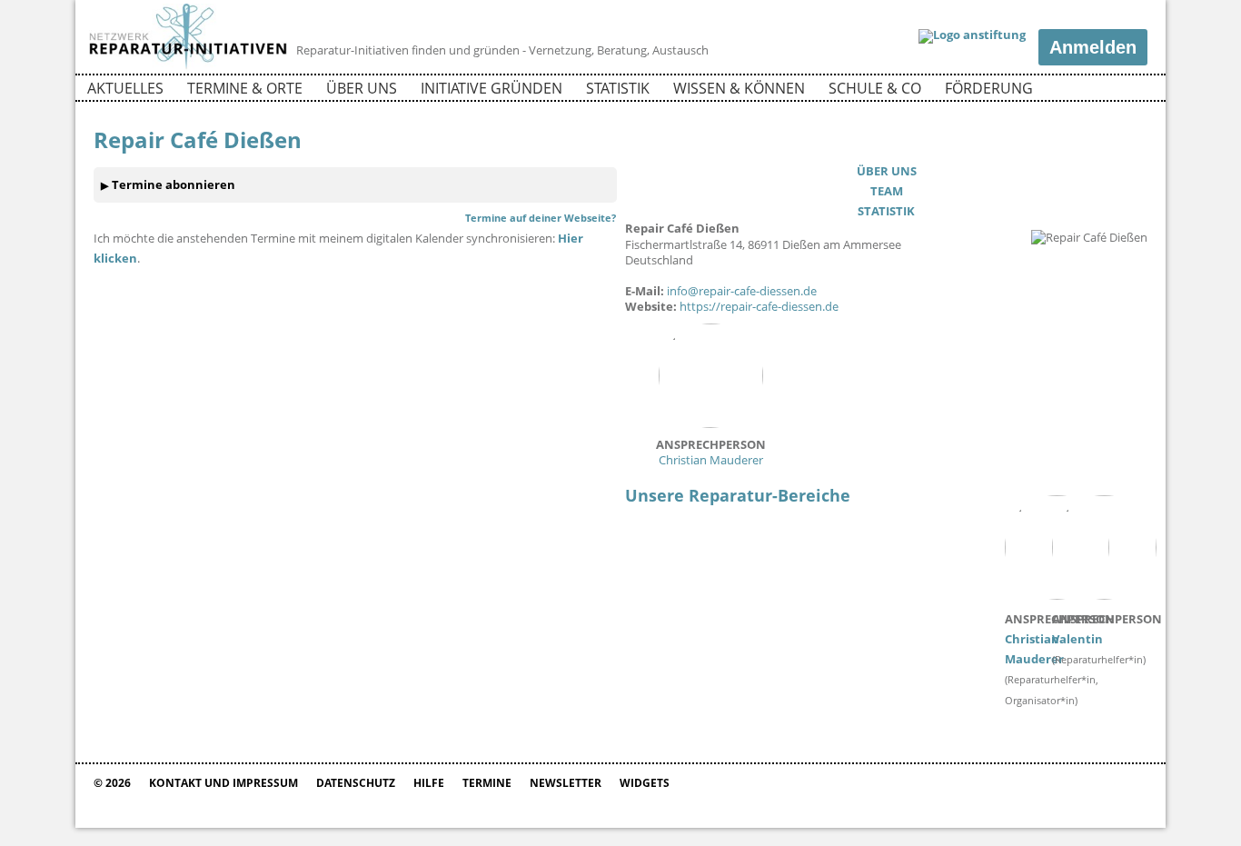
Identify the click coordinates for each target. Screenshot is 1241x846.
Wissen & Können (739, 88)
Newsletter (565, 783)
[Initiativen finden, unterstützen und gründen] (188, 67)
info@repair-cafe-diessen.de (742, 291)
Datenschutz (355, 783)
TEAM (886, 191)
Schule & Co (875, 88)
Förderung (989, 88)
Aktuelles (125, 88)
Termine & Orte (245, 88)
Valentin (1107, 629)
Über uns (361, 88)
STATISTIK (886, 211)
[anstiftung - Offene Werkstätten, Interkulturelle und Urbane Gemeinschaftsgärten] (972, 36)
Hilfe (428, 783)
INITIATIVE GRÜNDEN (491, 88)
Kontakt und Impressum (223, 783)
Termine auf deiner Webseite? (540, 217)
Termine (486, 783)
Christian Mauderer (711, 452)
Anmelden (1093, 47)
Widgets (645, 783)
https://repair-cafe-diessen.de (759, 306)
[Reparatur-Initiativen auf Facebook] (1100, 91)
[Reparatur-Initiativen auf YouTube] (1132, 91)
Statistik (618, 88)
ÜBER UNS (887, 171)
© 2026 (112, 783)
